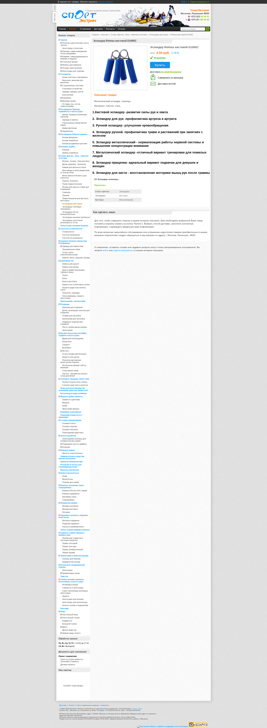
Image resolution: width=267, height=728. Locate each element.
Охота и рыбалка (68, 436)
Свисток (64, 576)
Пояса (65, 275)
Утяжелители (68, 232)
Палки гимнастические (72, 184)
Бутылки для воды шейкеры (73, 393)
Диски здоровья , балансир (74, 164)
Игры (62, 611)
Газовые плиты (69, 423)
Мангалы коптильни (69, 470)
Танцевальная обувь (71, 249)
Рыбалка (66, 447)
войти (105, 250)
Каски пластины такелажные (75, 77)
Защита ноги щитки (70, 357)
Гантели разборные (71, 235)
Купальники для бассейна (73, 319)
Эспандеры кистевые (72, 204)
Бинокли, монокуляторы (71, 462)
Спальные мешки (70, 62)
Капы (64, 278)
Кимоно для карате (70, 264)
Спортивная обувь (70, 371)
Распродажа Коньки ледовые (73, 134)
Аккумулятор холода (71, 562)
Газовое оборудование (70, 420)
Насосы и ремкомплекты (73, 527)
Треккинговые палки (71, 573)
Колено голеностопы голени (74, 382)
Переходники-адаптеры (72, 433)
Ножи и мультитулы (69, 473)
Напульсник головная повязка (74, 226)
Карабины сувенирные (70, 412)
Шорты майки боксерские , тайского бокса (72, 271)
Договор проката (67, 665)
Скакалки (66, 192)
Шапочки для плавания (72, 307)
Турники (65, 195)
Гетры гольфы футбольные (74, 354)
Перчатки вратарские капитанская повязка (70, 361)
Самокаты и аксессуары (72, 588)
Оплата (72, 705)
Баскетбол (67, 342)
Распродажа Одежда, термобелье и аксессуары (71, 110)
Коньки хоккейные (70, 140)
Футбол (65, 351)
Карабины (66, 98)
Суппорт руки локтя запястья (75, 385)
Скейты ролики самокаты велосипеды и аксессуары (71, 580)
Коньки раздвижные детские (74, 144)
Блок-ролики (67, 95)
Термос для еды (69, 546)
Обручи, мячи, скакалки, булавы (76, 258)
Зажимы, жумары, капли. (73, 92)
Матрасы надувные (70, 520)
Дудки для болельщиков (72, 338)
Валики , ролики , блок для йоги (75, 161)
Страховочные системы (72, 86)
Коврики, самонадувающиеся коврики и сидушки (74, 58)
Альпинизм (65, 74)
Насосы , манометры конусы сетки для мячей (73, 375)
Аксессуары (67, 330)
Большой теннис (69, 624)
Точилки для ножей (70, 482)
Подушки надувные (70, 524)
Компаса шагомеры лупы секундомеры (71, 486)
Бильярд (64, 608)
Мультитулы (67, 479)
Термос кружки (68, 553)
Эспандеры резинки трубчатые (76, 217)
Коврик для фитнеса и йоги (74, 167)
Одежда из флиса (70, 120)
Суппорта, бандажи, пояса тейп (74, 379)
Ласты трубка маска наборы (74, 327)
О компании (85, 29)
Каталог (73, 29)
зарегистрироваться (123, 250)
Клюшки (65, 150)
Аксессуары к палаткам (72, 48)
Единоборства (67, 261)
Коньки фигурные (70, 137)
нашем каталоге (105, 2)
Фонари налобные (70, 506)
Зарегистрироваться (199, 2)
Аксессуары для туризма (73, 71)
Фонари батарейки (68, 503)
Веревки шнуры (69, 101)
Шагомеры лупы (69, 497)
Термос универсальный (72, 549)
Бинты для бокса (69, 281)
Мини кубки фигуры (70, 409)
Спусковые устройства (72, 89)
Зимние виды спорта (71, 633)
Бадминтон (67, 621)
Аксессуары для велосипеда (74, 602)
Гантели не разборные (72, 238)
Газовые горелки (69, 426)
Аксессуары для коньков (72, 599)
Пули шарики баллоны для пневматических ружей (73, 440)
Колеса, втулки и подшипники (75, 605)
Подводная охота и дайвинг (74, 444)
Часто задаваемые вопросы (88, 705)
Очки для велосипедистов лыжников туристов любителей (73, 389)
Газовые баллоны (70, 429)
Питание (66, 512)
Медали (65, 403)
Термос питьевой (69, 543)
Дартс (65, 627)
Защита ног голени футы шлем (75, 284)
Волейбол (66, 348)
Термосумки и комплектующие (74, 556)
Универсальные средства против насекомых (71, 457)
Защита (65, 596)
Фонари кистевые (70, 509)
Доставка (98, 29)
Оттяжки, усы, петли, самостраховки (70, 105)
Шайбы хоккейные (70, 153)
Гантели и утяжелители (71, 229)
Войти (184, 2)
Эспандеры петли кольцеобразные (69, 213)
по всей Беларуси (171, 71)
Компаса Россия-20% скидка (74, 491)
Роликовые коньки (70, 585)
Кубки (64, 406)
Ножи (64, 476)
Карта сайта (137, 708)
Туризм (63, 40)
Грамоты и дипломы (71, 400)
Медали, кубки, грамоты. (71, 396)
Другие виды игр (69, 630)
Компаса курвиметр (70, 494)
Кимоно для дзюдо (70, 267)
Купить (160, 65)
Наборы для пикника (71, 559)
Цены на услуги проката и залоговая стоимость (71, 660)
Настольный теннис (71, 618)
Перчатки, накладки (71, 293)
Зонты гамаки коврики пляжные (75, 530)
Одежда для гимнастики (72, 246)
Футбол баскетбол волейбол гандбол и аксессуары (73, 334)
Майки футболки (69, 128)
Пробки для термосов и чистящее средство (71, 539)
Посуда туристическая (72, 68)
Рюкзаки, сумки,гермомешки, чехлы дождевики (73, 52)
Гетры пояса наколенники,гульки (69, 253)
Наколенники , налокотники (72, 301)
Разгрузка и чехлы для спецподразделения (70, 466)
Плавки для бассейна (71, 316)
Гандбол (66, 345)
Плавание (65, 304)
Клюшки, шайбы (67, 147)
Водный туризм (67, 450)
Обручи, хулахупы (70, 181)
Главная (62, 29)
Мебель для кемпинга (71, 65)
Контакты (110, 29)
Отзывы (121, 29)
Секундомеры (68, 500)
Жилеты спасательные (72, 453)
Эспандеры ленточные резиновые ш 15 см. (71, 221)
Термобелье (67, 131)
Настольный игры (70, 615)
